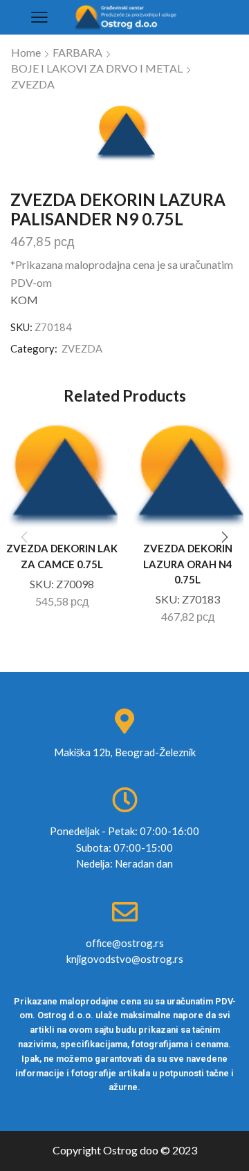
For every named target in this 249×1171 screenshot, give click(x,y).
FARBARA (77, 52)
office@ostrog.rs (125, 943)
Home (26, 52)
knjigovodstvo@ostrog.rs (124, 959)
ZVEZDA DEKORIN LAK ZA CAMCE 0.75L (62, 556)
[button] (225, 537)
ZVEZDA (33, 84)
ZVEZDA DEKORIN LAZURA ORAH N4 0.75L (187, 563)
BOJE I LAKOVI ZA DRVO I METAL (97, 68)
